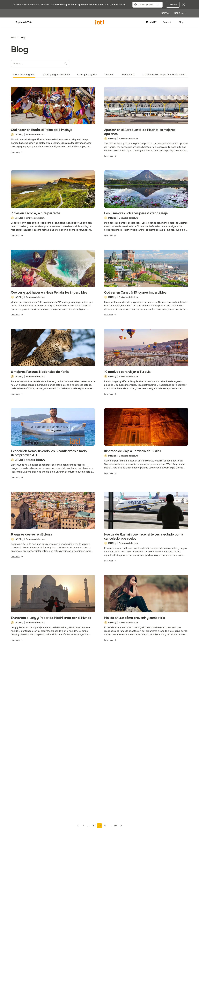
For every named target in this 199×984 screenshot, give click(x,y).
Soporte (167, 22)
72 (94, 825)
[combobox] (147, 5)
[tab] (24, 75)
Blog (181, 22)
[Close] (183, 5)
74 (105, 825)
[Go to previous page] (78, 825)
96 (115, 825)
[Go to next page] (121, 825)
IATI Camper (180, 13)
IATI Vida (165, 13)
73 (99, 825)
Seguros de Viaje (24, 22)
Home (13, 37)
